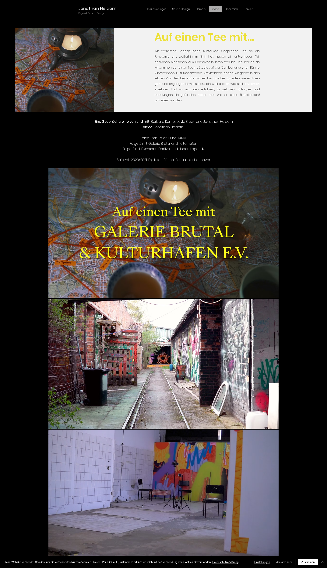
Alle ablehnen (284, 562)
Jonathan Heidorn (97, 8)
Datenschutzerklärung (225, 562)
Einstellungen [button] (262, 562)
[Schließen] (322, 562)
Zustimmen (308, 562)
